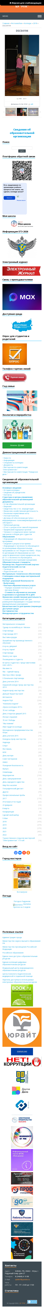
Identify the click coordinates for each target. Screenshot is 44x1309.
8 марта (6, 808)
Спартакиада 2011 (10, 634)
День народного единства (13, 782)
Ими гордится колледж (12, 727)
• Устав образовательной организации (18, 504)
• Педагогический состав (12, 571)
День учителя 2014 (10, 681)
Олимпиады (7, 772)
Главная (5, 23)
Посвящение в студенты (13, 659)
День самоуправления (12, 778)
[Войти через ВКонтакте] (20, 853)
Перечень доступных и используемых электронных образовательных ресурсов (19, 981)
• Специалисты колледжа (12, 462)
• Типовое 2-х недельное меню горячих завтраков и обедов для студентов (18, 533)
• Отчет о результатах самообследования (20, 527)
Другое (5, 792)
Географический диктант (13, 788)
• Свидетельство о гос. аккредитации (17, 509)
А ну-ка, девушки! (10, 646)
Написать (9, 197)
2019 (4, 825)
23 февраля (7, 805)
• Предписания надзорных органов (16, 529)
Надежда (6, 742)
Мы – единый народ (11, 671)
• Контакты (7, 495)
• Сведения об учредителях (13, 492)
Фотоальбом (16, 23)
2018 (35, 23)
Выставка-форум (10, 637)
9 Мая (5, 818)
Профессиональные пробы (14, 795)
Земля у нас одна (10, 656)
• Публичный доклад (10, 525)
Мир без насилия (10, 785)
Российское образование (13, 953)
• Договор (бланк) (10, 590)
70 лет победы (9, 710)
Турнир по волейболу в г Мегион (16, 627)
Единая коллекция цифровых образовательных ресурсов (14, 963)
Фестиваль (7, 749)
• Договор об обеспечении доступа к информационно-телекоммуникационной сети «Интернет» (21, 520)
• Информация (8, 460)
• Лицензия (6, 506)
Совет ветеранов (10, 759)
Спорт (5, 745)
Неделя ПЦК (8, 700)
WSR (4, 752)
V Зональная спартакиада (13, 678)
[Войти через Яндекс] (24, 853)
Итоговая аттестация (12, 802)
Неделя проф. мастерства (13, 690)
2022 (4, 835)
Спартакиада (8, 630)
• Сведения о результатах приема (16, 543)
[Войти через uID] (16, 853)
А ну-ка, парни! (9, 649)
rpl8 (32, 104)
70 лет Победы (9, 720)
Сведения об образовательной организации (22, 133)
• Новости (6, 458)
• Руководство (8, 569)
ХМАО (5, 762)
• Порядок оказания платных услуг (17, 588)
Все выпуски (22, 892)
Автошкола (7, 697)
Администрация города (12, 937)
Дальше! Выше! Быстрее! (13, 694)
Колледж (27, 23)
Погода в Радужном (22, 901)
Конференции (8, 811)
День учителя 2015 (10, 736)
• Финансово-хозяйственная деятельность (20, 511)
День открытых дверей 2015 (14, 713)
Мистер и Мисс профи (12, 675)
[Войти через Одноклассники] (28, 853)
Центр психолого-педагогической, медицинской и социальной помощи (17, 975)
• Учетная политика (10, 516)
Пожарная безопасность (13, 765)
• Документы (7, 465)
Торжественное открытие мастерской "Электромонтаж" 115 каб (19, 839)
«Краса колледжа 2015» (12, 707)
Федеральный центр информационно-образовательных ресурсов (18, 969)
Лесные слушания (10, 717)
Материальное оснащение (14, 624)
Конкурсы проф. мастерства (14, 739)
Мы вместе (7, 668)
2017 (4, 798)
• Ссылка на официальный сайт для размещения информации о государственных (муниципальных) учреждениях (21, 601)
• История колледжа (10, 490)
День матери (8, 755)
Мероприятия (8, 775)
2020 (4, 828)
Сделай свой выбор (11, 815)
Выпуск (6, 769)
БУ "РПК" (22, 6)
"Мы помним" (8, 723)
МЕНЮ (5, 16)
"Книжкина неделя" (11, 704)
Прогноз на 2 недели (21, 907)
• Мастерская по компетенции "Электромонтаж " (15, 468)
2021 (4, 831)
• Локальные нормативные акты (15, 513)
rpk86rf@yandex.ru (22, 1279)
